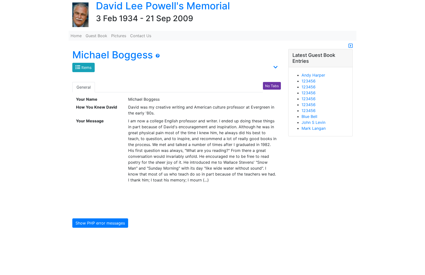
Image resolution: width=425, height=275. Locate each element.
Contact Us (140, 35)
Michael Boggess (112, 55)
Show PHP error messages (100, 223)
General (83, 87)
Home (76, 35)
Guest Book (96, 35)
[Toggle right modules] (351, 46)
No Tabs (272, 86)
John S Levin (313, 122)
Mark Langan (314, 128)
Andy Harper (313, 75)
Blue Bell (309, 116)
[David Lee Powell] (79, 15)
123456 (309, 81)
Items (85, 67)
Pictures (118, 35)
